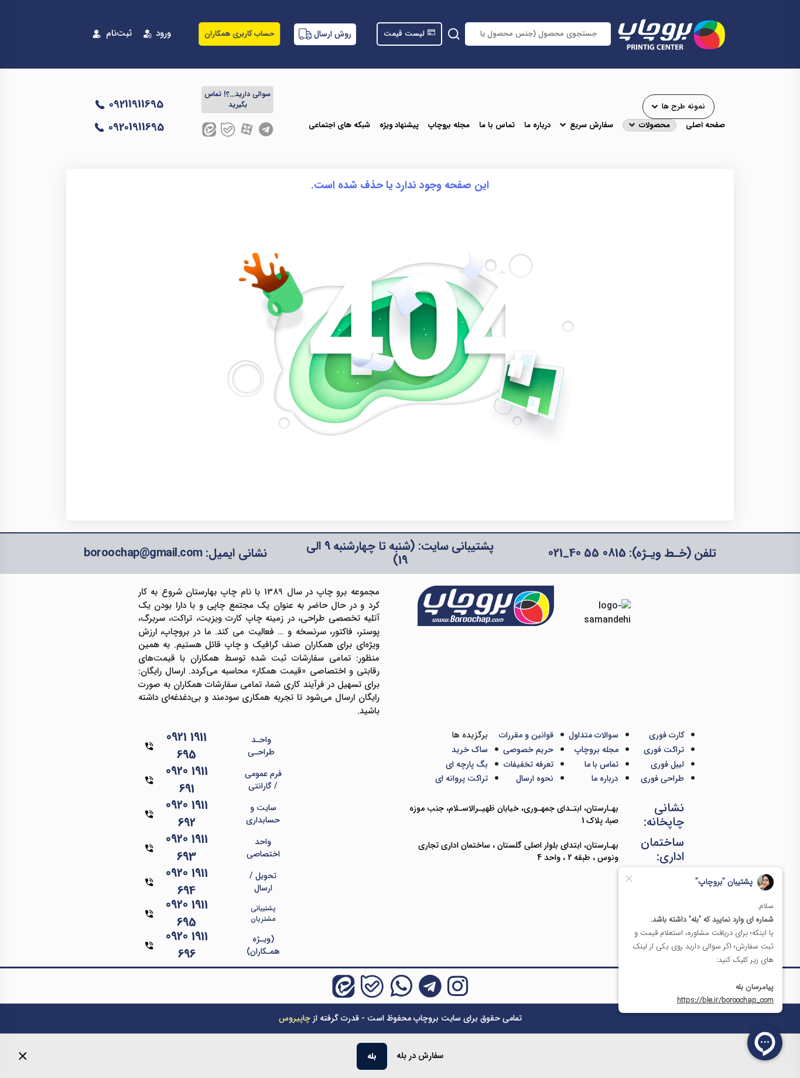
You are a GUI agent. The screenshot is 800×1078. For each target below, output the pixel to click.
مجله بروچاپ (449, 125)
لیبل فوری (667, 764)
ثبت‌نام (119, 33)
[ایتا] (209, 129)
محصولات (654, 125)
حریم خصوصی (528, 749)
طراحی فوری (662, 778)
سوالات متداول (593, 735)
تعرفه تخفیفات (528, 764)
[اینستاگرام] (457, 986)
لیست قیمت (404, 34)
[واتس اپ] (401, 986)
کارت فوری (666, 735)
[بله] (228, 129)
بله (372, 1056)
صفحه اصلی (705, 125)
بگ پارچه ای (467, 764)
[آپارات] (247, 129)
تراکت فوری (664, 749)
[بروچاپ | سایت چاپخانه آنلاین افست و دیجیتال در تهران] (671, 34)
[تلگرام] (266, 129)
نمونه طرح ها (683, 107)
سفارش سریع (591, 125)
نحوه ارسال (534, 778)
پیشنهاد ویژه (399, 125)
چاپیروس (294, 1018)
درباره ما (537, 125)
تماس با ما (497, 125)
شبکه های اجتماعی (339, 125)
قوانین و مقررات (526, 735)
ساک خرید (470, 749)
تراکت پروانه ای (461, 778)
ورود (163, 33)
